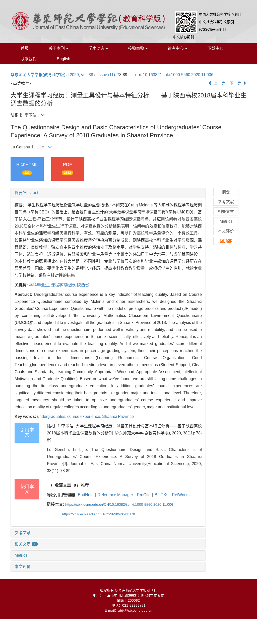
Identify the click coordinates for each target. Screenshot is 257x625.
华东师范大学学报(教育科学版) (38, 75)
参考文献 (23, 533)
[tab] (108, 193)
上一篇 (218, 83)
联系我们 (29, 59)
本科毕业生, (40, 285)
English (63, 59)
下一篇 (235, 83)
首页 (25, 48)
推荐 (85, 485)
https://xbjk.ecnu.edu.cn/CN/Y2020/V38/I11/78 (98, 514)
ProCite (144, 495)
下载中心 (215, 48)
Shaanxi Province (118, 416)
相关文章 (25, 544)
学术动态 (96, 48)
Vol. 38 (87, 75)
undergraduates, (52, 416)
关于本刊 (57, 48)
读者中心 (176, 48)
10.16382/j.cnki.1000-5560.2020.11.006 (178, 75)
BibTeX (161, 495)
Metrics (21, 555)
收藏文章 (63, 485)
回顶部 (226, 241)
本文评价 (23, 566)
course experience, (84, 416)
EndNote (86, 495)
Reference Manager (115, 495)
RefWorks (180, 495)
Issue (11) (106, 75)
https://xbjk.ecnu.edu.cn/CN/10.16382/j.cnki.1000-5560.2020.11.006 (119, 504)
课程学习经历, (64, 285)
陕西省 (83, 285)
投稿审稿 (136, 48)
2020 (74, 75)
